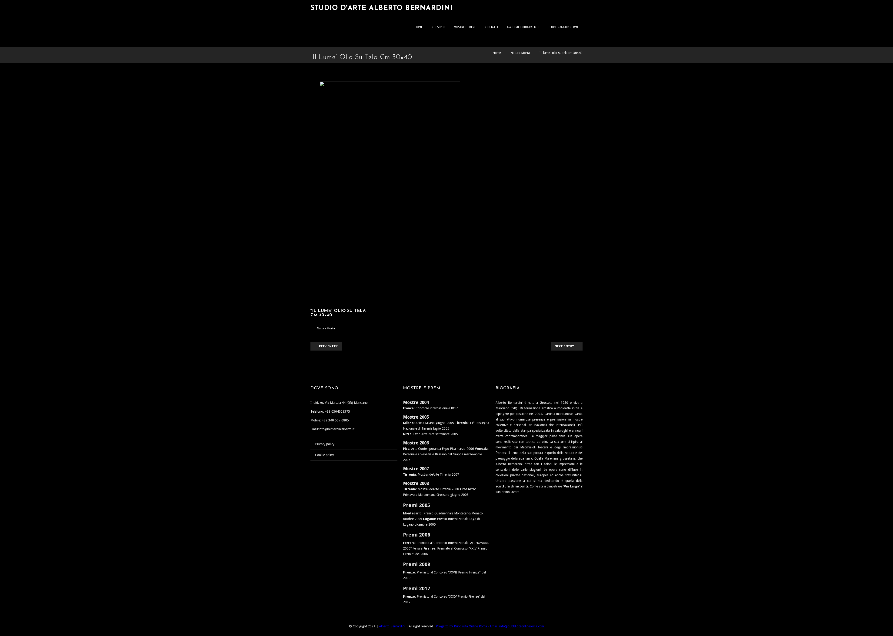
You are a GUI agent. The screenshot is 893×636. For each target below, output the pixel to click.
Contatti (491, 27)
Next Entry (564, 346)
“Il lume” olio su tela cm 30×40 (561, 53)
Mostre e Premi (465, 27)
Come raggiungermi (564, 27)
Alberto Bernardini (392, 626)
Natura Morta (520, 53)
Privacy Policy (324, 444)
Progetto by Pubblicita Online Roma (461, 626)
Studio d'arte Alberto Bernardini (381, 8)
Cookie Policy (324, 455)
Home (419, 27)
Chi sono (438, 27)
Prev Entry (328, 346)
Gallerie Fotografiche (523, 27)
